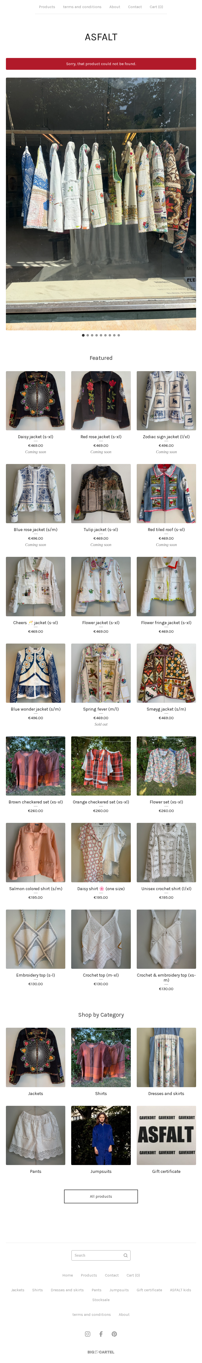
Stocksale (101, 1299)
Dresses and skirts (67, 1290)
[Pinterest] (114, 1334)
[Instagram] (87, 1334)
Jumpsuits (119, 1290)
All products (101, 1196)
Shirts (37, 1290)
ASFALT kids (180, 1290)
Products (47, 6)
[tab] (83, 335)
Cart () (156, 6)
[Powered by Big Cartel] (101, 1352)
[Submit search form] (126, 1255)
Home (67, 1275)
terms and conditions (82, 6)
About (114, 6)
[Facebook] (101, 1334)
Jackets (17, 1290)
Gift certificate (149, 1290)
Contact (135, 6)
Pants (96, 1290)
